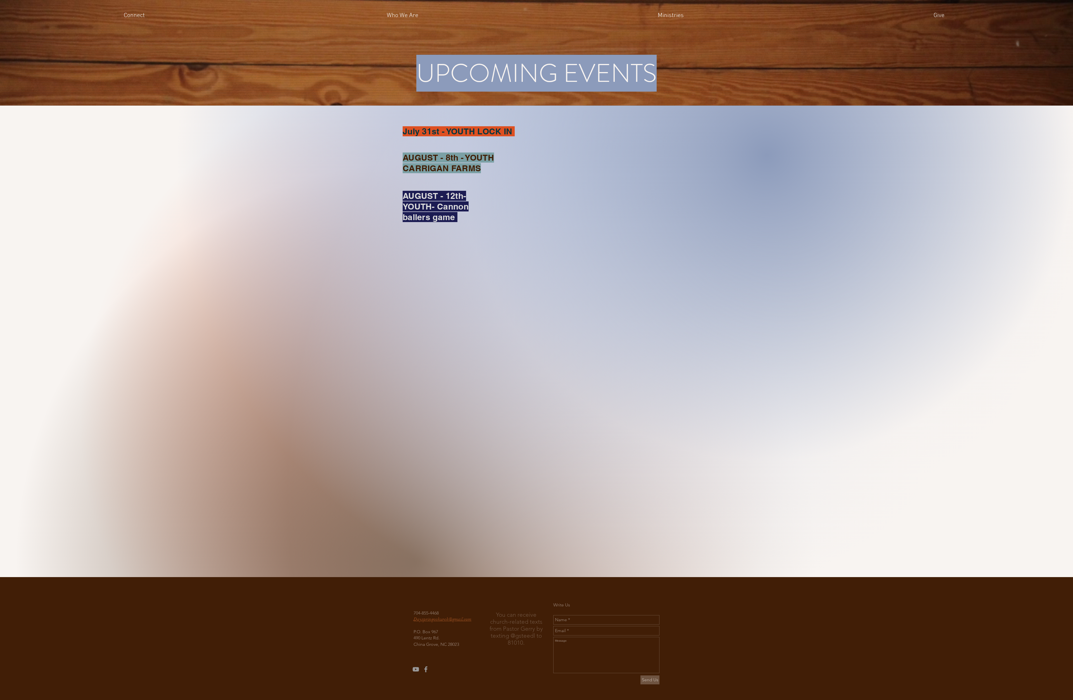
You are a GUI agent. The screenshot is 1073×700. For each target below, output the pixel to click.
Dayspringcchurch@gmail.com (442, 619)
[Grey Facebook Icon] (426, 669)
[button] (134, 15)
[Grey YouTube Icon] (416, 669)
